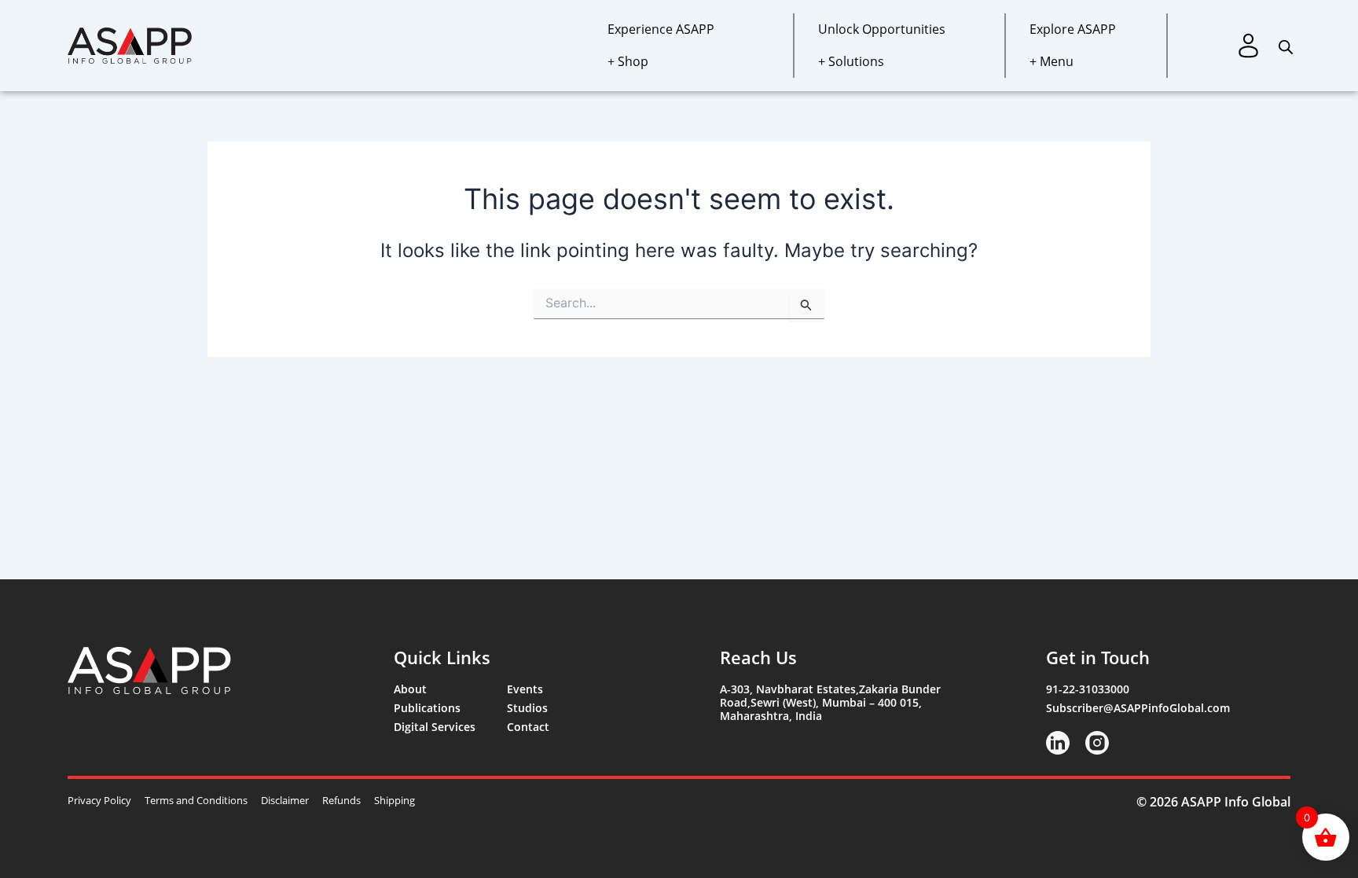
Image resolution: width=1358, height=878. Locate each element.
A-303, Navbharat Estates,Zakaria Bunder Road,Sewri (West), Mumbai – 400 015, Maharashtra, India (830, 702)
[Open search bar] (1286, 45)
